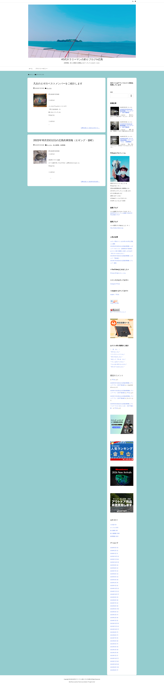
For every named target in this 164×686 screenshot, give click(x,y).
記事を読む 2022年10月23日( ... (90, 181)
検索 (111, 92)
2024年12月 (114, 588)
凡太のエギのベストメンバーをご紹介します (57, 83)
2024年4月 (114, 611)
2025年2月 (114, 582)
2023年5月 (114, 644)
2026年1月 (114, 553)
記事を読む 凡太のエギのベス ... (90, 128)
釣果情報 (62, 145)
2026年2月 (114, 550)
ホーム (31, 74)
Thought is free (91, 681)
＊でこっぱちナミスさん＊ (117, 361)
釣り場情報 (56, 145)
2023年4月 (114, 646)
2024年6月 (114, 606)
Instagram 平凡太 (115, 284)
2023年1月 (114, 655)
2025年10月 (114, 562)
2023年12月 (114, 623)
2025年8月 (114, 568)
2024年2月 (114, 617)
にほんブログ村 (114, 303)
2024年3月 (114, 614)
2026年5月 (114, 547)
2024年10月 (114, 594)
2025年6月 (114, 574)
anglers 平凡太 (114, 294)
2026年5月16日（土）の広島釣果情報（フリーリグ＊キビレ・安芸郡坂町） (126, 140)
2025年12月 (114, 556)
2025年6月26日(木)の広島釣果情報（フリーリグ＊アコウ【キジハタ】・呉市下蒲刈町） (121, 406)
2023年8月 (114, 635)
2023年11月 (114, 626)
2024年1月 (114, 620)
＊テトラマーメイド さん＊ (117, 354)
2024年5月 (114, 609)
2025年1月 (114, 585)
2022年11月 (114, 661)
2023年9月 (114, 632)
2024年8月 (114, 600)
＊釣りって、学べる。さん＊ (118, 359)
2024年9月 (114, 597)
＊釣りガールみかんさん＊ (117, 366)
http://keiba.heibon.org (116, 228)
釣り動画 (114, 530)
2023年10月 (114, 629)
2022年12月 (114, 658)
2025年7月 (114, 571)
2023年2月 (114, 652)
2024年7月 (114, 603)
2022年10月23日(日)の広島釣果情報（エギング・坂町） (64, 140)
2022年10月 (114, 664)
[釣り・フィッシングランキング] (115, 310)
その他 (113, 524)
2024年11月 (114, 591)
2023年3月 (114, 649)
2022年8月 (114, 670)
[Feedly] (135, 1)
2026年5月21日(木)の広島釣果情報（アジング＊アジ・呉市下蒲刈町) (126, 111)
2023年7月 (114, 638)
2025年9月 (114, 565)
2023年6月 (114, 641)
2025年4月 (114, 579)
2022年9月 (114, 667)
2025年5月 (114, 576)
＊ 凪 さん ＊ (115, 349)
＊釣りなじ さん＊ (115, 352)
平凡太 (113, 379)
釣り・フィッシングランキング (118, 312)
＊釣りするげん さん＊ (116, 356)
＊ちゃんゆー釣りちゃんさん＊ (118, 364)
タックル (49, 88)
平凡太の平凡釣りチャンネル (118, 273)
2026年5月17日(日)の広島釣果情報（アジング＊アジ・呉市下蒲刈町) (126, 125)
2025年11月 (114, 559)
